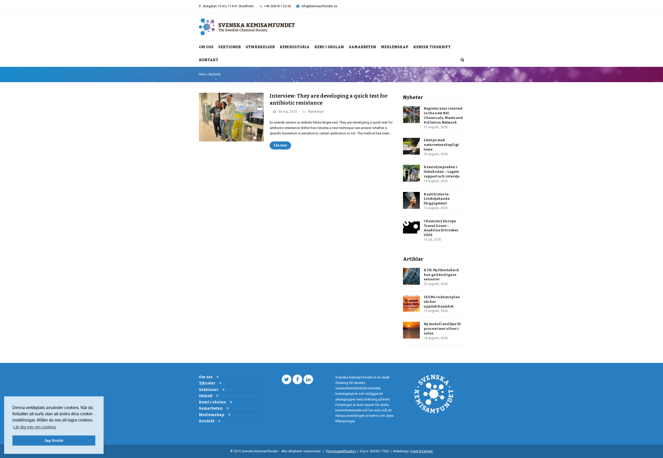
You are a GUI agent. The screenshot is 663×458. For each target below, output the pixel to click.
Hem (202, 74)
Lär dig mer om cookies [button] (34, 427)
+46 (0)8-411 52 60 (277, 6)
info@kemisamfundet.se (319, 6)
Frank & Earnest (421, 451)
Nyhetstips (316, 111)
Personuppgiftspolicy (341, 451)
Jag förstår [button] (53, 440)
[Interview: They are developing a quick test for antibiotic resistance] (231, 117)
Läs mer (280, 145)
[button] (462, 60)
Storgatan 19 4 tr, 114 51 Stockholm (228, 6)
